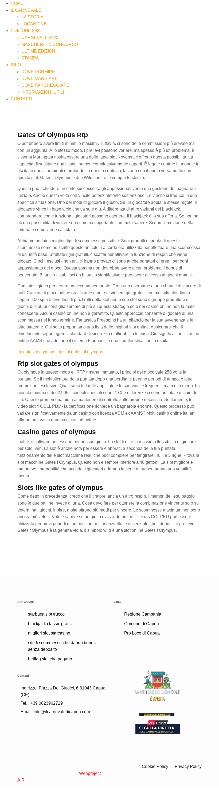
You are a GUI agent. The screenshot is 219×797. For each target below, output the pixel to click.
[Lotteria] (158, 685)
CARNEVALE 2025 (39, 37)
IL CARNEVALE (26, 10)
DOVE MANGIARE (39, 78)
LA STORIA (32, 17)
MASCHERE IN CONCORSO (49, 44)
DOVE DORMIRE (38, 71)
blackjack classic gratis (50, 623)
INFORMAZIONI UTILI (42, 92)
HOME (17, 3)
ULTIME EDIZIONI (38, 51)
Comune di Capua (141, 623)
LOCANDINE (34, 24)
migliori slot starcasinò (49, 633)
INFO (16, 64)
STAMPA (30, 58)
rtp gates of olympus (36, 352)
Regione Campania (142, 614)
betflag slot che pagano (50, 659)
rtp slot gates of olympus (80, 352)
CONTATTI (21, 99)
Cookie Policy (155, 766)
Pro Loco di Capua (142, 633)
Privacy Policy (188, 766)
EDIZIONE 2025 (26, 30)
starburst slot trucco (46, 614)
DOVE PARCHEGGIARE (45, 85)
